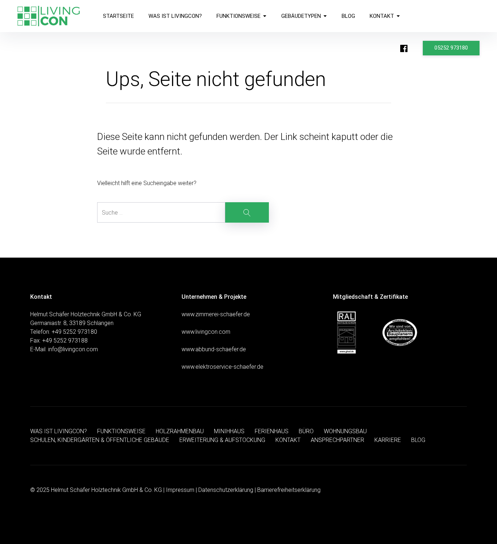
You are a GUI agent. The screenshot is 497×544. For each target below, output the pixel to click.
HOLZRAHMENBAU (180, 431)
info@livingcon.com (73, 349)
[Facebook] (403, 48)
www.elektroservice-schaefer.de (222, 366)
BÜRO (306, 431)
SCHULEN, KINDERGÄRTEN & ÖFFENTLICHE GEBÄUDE (99, 440)
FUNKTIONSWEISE (238, 16)
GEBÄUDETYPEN (301, 16)
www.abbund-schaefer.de (214, 349)
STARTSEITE (118, 16)
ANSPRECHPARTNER (337, 440)
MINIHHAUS (229, 431)
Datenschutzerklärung (225, 489)
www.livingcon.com (206, 331)
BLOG (348, 16)
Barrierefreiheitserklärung (289, 489)
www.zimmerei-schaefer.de (216, 314)
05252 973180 (451, 47)
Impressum (180, 489)
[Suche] (183, 212)
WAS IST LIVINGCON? (175, 16)
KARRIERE (387, 440)
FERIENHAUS (272, 431)
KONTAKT (382, 16)
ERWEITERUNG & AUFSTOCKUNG (222, 440)
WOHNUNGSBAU (345, 431)
